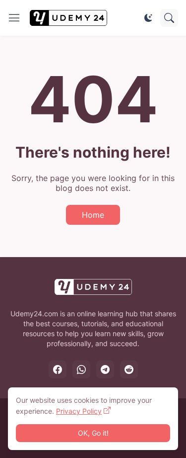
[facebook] (57, 369)
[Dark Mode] (148, 18)
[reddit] (129, 369)
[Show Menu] (14, 18)
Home (93, 215)
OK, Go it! (93, 433)
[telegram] (105, 369)
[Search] (169, 18)
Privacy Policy (79, 411)
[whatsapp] (81, 369)
